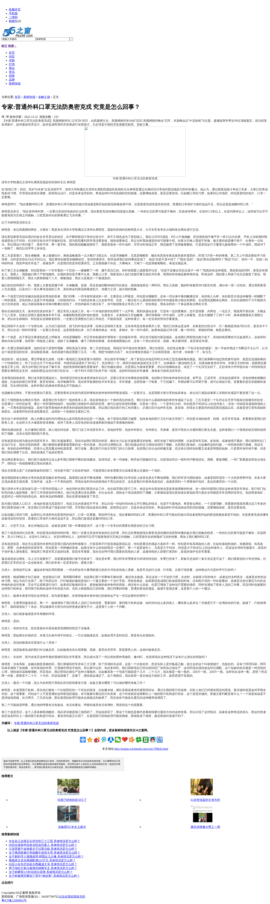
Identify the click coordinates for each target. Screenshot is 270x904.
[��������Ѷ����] (139, 740)
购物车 (13, 21)
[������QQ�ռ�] (90, 740)
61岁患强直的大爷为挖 (205, 799)
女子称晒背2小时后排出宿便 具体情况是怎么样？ (41, 871)
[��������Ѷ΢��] (104, 740)
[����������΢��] (97, 740)
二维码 (13, 17)
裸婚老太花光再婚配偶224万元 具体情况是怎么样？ (42, 860)
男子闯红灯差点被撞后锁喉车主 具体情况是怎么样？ (43, 868)
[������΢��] (118, 740)
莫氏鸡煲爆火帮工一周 (205, 826)
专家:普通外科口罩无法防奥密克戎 (36, 723)
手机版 (13, 13)
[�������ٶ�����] (160, 740)
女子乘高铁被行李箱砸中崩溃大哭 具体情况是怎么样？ (44, 852)
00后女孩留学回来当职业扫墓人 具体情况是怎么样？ (43, 844)
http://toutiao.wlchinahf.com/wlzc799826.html (141, 748)
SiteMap (47, 892)
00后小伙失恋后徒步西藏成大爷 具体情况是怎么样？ (43, 864)
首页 (18, 97)
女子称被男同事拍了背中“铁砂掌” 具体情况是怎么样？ (44, 875)
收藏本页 (15, 9)
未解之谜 (44, 97)
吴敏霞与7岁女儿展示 (72, 826)
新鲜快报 (29, 97)
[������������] (111, 740)
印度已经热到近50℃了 (72, 799)
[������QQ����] (153, 740)
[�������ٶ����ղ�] (125, 740)
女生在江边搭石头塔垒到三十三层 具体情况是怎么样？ (44, 841)
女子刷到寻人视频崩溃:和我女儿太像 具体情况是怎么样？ (46, 856)
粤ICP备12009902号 (14, 900)
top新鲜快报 (61, 892)
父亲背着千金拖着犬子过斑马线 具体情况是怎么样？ (43, 848)
